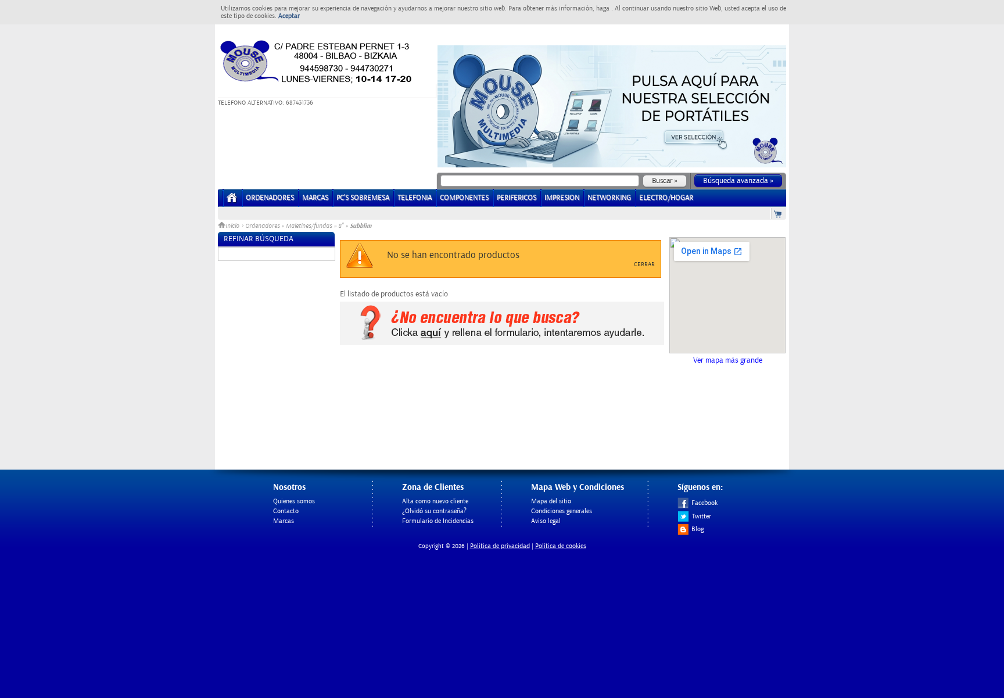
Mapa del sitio (551, 501)
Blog (697, 529)
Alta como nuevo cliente (435, 501)
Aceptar (289, 16)
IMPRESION (561, 198)
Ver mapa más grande (727, 360)
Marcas (315, 198)
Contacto (286, 511)
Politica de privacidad (500, 546)
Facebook (704, 503)
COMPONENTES (464, 198)
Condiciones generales (561, 511)
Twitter (701, 516)
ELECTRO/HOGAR (666, 198)
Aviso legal (546, 521)
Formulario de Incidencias (438, 521)
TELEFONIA (414, 198)
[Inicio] (232, 201)
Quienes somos (294, 501)
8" (340, 226)
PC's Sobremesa (362, 198)
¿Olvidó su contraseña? (434, 511)
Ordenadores (262, 226)
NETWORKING (609, 198)
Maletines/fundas (309, 226)
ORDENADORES (270, 198)
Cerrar (644, 264)
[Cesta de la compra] (778, 213)
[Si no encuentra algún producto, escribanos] (502, 343)
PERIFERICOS (516, 198)
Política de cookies (560, 546)
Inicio (233, 226)
